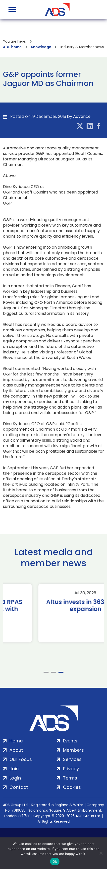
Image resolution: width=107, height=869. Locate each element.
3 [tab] (60, 672)
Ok (55, 861)
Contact (18, 787)
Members (73, 750)
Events (70, 741)
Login (15, 778)
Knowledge (41, 46)
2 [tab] (53, 672)
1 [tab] (46, 672)
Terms (70, 778)
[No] (100, 853)
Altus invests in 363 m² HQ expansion (53, 606)
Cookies (72, 787)
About (16, 750)
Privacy (71, 768)
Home (16, 741)
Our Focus (20, 759)
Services (72, 759)
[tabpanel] (53, 613)
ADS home (12, 46)
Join (14, 768)
